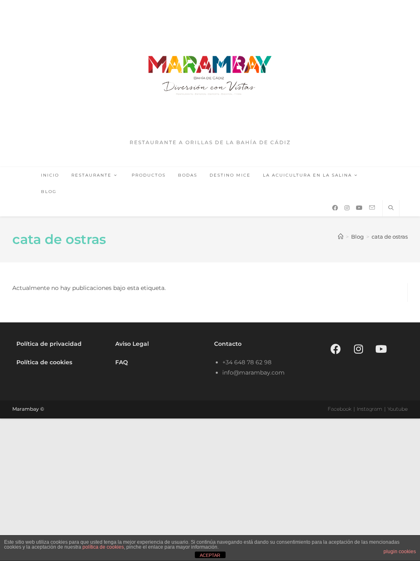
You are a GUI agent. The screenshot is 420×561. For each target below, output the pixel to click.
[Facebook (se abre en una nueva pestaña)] (335, 208)
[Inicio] (340, 236)
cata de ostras (390, 236)
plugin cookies (399, 551)
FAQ (121, 362)
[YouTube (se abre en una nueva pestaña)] (359, 208)
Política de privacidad (49, 343)
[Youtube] (381, 349)
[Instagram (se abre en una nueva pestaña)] (347, 208)
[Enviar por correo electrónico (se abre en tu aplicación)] (372, 208)
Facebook (340, 409)
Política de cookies (44, 362)
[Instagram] (358, 349)
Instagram (369, 409)
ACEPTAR (210, 555)
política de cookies (103, 547)
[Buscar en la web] (391, 208)
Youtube (398, 409)
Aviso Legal (132, 343)
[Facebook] (336, 349)
